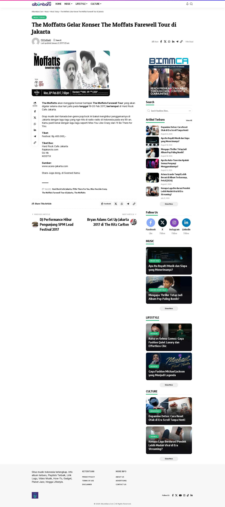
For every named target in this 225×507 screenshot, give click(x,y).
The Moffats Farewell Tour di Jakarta (57, 193)
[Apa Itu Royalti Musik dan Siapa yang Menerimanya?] (152, 141)
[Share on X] (165, 42)
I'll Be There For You (81, 189)
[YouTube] (180, 495)
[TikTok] (188, 495)
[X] (162, 226)
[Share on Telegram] (177, 42)
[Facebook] (151, 226)
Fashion (154, 334)
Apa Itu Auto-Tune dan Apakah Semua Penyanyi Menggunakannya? (175, 163)
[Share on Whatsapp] (169, 42)
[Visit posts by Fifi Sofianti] (36, 41)
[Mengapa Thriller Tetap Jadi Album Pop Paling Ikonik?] (152, 152)
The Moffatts (80, 193)
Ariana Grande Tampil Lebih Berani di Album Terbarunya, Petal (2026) (174, 177)
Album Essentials (158, 290)
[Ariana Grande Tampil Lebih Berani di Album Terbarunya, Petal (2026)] (152, 177)
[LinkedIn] (186, 226)
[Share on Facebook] (161, 42)
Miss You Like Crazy (98, 189)
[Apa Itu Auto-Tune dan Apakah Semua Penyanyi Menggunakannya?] (152, 163)
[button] (191, 4)
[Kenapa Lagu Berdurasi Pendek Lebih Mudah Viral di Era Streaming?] (152, 191)
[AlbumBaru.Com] (41, 4)
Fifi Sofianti (46, 40)
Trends (153, 436)
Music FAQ (154, 261)
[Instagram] (174, 226)
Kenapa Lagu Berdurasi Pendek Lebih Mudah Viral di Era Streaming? (175, 191)
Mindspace (155, 411)
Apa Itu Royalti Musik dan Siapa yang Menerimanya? (168, 267)
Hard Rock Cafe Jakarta (62, 189)
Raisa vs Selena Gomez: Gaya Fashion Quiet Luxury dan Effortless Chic (166, 342)
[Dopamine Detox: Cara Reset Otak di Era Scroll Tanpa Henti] (152, 130)
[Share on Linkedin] (173, 42)
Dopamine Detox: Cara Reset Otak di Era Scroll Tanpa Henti (167, 418)
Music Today (39, 17)
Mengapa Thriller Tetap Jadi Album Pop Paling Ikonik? (165, 296)
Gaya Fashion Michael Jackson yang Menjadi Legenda (167, 373)
